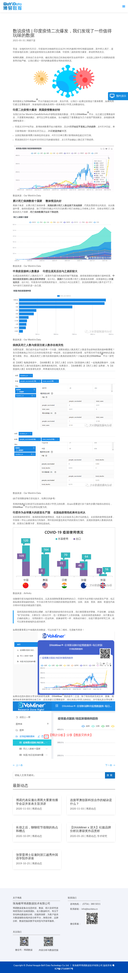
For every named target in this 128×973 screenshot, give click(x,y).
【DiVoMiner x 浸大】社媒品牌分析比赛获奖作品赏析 (90, 829)
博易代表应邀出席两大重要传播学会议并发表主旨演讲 (37, 801)
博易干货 (31, 41)
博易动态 (37, 809)
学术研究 (102, 836)
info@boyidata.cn (90, 909)
